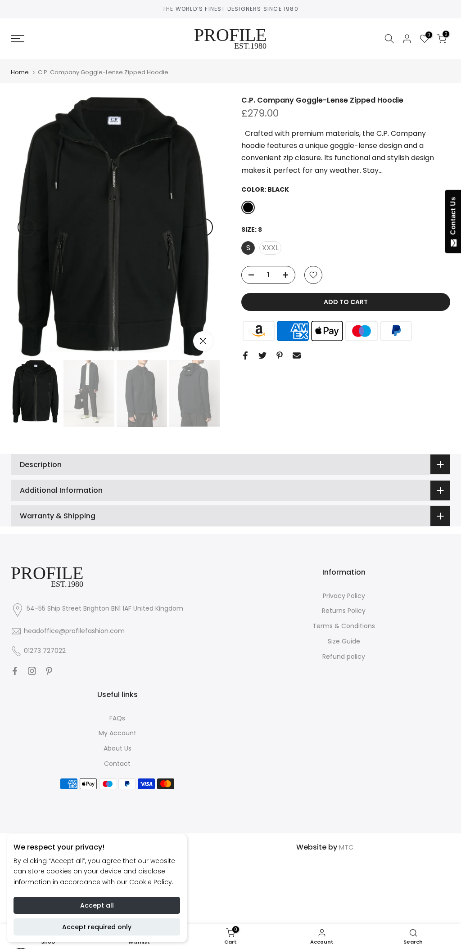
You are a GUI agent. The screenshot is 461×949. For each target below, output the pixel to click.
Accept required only (96, 926)
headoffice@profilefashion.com (74, 630)
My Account (117, 733)
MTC (346, 847)
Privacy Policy (344, 595)
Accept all (97, 905)
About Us (117, 748)
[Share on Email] (297, 355)
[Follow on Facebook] (15, 671)
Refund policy (343, 656)
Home (20, 72)
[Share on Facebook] (245, 355)
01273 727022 (45, 650)
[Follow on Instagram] (32, 671)
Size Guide (344, 641)
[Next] (204, 227)
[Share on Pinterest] (280, 355)
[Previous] (27, 227)
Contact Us (452, 218)
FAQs (117, 718)
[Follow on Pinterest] (49, 671)
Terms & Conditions (343, 625)
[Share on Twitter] (262, 355)
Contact (117, 763)
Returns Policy (344, 610)
